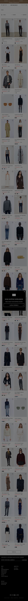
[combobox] (14, 305)
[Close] (24, 291)
